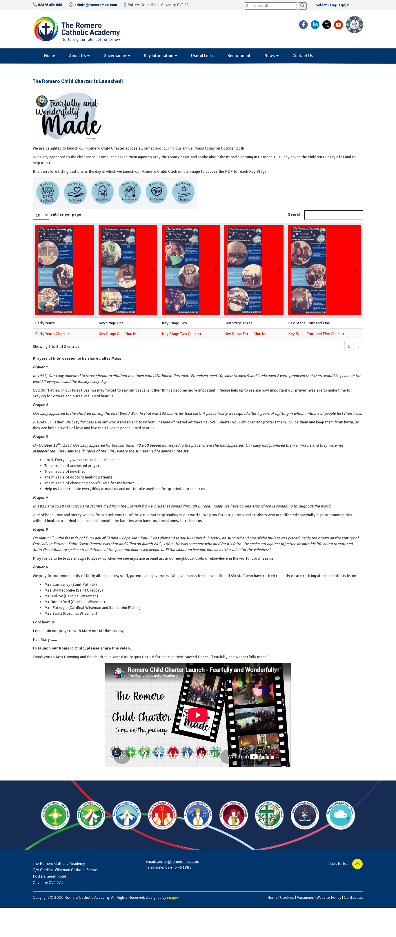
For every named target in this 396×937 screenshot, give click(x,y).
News (270, 55)
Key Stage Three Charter (245, 333)
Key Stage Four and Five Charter (316, 333)
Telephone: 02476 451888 (169, 867)
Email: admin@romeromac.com (172, 861)
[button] (89, 270)
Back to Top (338, 863)
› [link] (358, 346)
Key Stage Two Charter (181, 333)
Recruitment (239, 55)
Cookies (287, 897)
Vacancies (305, 897)
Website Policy (329, 897)
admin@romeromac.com (96, 5)
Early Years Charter (52, 333)
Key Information (159, 55)
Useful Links (202, 55)
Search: (295, 214)
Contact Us (303, 55)
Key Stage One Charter (118, 333)
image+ (173, 897)
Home (49, 55)
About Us (78, 55)
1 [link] (349, 346)
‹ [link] (339, 346)
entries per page (65, 214)
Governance (115, 55)
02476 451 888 (50, 5)
